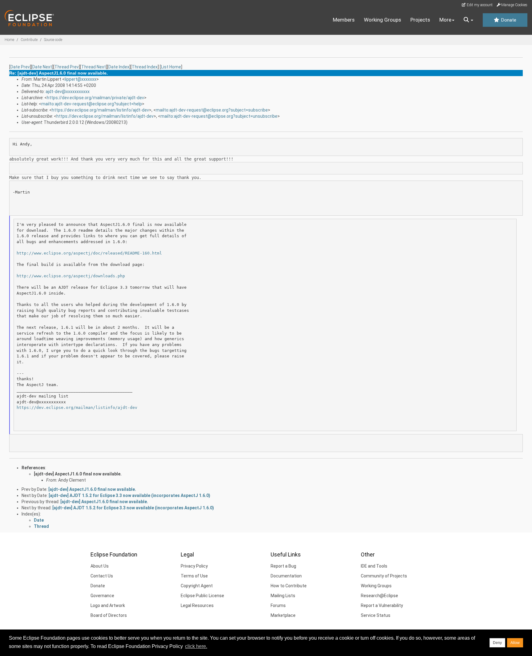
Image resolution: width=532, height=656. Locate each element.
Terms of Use (194, 575)
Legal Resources (197, 605)
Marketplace (283, 615)
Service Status (375, 615)
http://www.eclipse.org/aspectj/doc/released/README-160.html (89, 253)
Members (344, 20)
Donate (508, 20)
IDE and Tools (374, 566)
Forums (278, 605)
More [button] (445, 20)
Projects (420, 20)
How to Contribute (289, 585)
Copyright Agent (197, 585)
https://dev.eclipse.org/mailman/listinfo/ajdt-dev (100, 110)
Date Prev (20, 66)
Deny (497, 643)
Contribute (29, 40)
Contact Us (102, 575)
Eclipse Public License (202, 595)
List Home (171, 66)
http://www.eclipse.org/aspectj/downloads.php (71, 276)
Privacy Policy (194, 566)
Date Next (42, 66)
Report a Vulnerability (382, 605)
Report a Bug (283, 566)
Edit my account (479, 5)
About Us (100, 566)
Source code (53, 40)
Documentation (286, 575)
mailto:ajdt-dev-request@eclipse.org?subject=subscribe (212, 110)
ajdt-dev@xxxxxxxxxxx (68, 91)
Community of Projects (384, 575)
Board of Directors (109, 615)
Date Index (118, 66)
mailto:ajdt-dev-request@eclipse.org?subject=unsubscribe (218, 116)
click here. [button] (196, 646)
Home (9, 40)
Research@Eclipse (379, 595)
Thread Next (93, 66)
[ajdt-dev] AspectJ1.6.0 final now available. (78, 473)
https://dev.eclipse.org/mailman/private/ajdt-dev (95, 97)
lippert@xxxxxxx (80, 79)
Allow (515, 643)
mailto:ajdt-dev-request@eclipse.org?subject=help (91, 103)
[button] (468, 20)
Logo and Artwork (108, 605)
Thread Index (145, 66)
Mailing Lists (283, 595)
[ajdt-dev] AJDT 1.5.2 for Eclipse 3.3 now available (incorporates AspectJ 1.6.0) (129, 495)
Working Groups (382, 20)
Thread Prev (66, 66)
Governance (102, 595)
